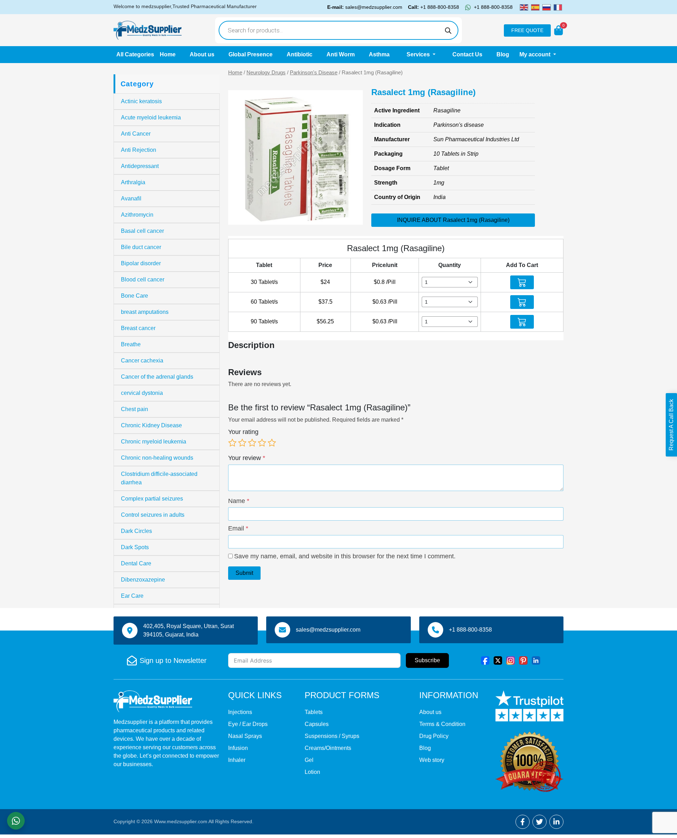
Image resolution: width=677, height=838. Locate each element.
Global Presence (250, 54)
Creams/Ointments (328, 748)
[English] (524, 7)
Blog (502, 54)
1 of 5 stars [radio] (232, 443)
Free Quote (527, 30)
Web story (431, 760)
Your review (246, 457)
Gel (309, 760)
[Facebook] (485, 660)
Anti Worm (341, 54)
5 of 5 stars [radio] (272, 443)
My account (535, 54)
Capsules (317, 724)
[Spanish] (535, 7)
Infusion (238, 748)
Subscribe (427, 660)
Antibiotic (299, 54)
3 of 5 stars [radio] (252, 443)
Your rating (243, 431)
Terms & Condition (442, 724)
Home (168, 54)
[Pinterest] (523, 660)
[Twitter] (498, 660)
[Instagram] (510, 660)
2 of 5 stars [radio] (242, 443)
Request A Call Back (671, 425)
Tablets (314, 712)
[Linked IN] (536, 660)
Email (238, 528)
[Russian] (546, 7)
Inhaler (236, 760)
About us (202, 54)
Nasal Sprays (245, 736)
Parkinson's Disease (313, 72)
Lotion (312, 772)
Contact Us (467, 54)
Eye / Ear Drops (248, 724)
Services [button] (419, 54)
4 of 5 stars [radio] (262, 443)
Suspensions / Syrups (332, 736)
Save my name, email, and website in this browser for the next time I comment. (345, 556)
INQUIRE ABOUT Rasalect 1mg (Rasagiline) (453, 220)
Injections (240, 712)
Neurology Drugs (266, 72)
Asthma (379, 54)
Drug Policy (434, 736)
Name (238, 500)
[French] (557, 7)
